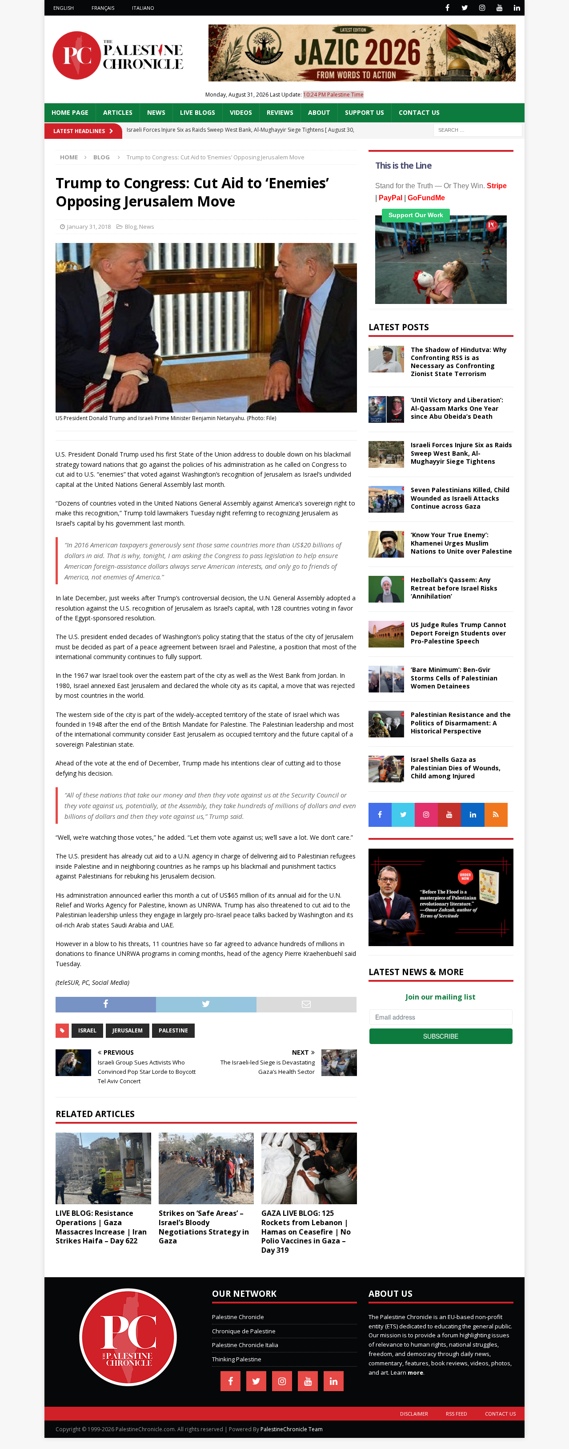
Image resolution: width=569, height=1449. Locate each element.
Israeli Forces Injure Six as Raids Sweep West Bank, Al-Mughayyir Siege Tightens (461, 453)
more (415, 1372)
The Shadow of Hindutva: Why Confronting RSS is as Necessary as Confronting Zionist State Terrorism (459, 361)
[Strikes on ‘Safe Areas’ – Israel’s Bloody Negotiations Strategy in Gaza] (206, 1168)
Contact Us (419, 112)
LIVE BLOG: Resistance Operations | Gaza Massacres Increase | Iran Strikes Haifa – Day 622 (101, 1227)
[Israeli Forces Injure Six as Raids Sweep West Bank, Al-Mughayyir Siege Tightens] (386, 454)
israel (87, 1030)
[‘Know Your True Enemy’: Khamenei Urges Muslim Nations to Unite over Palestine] (386, 544)
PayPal (390, 198)
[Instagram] (482, 8)
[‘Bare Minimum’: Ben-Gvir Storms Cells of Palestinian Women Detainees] (386, 679)
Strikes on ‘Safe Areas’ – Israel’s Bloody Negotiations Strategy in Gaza (204, 1227)
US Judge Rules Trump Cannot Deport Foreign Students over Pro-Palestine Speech (458, 632)
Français (103, 7)
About (319, 112)
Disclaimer (414, 1413)
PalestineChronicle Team (291, 1429)
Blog (130, 227)
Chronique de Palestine (244, 1331)
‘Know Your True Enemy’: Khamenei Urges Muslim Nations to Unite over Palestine (461, 542)
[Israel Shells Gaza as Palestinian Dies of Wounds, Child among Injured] (386, 769)
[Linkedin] (517, 8)
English (63, 7)
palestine (173, 1030)
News (156, 112)
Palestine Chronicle (238, 1317)
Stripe (497, 186)
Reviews (280, 112)
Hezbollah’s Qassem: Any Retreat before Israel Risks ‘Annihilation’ (454, 587)
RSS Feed (456, 1413)
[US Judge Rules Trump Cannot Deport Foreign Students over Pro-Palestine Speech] (386, 634)
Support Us (364, 112)
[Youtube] (499, 8)
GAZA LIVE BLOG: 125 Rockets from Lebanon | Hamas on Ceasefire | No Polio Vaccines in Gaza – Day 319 (306, 1231)
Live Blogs (197, 112)
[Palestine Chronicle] (128, 1381)
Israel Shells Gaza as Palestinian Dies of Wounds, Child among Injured (456, 767)
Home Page (70, 112)
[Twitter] (465, 8)
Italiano (143, 7)
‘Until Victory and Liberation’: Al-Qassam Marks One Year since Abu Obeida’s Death (457, 408)
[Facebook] (447, 8)
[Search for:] (477, 129)
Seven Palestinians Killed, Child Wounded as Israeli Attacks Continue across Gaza (460, 498)
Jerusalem (127, 1030)
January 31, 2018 (89, 227)
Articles (117, 112)
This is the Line (403, 165)
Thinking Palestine (236, 1359)
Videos (241, 112)
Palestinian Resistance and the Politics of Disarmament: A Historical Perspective (461, 722)
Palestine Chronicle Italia (245, 1345)
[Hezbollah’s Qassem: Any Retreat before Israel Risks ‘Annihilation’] (386, 589)
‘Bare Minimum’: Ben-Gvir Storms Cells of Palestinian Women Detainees (454, 677)
